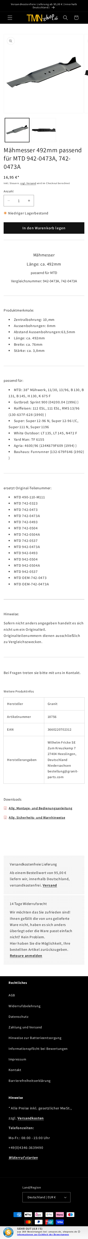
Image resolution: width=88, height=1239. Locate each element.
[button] (9, 17)
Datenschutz (19, 1016)
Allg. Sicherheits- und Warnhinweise (37, 817)
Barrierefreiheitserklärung (30, 1080)
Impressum (17, 1059)
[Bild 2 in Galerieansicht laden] (44, 130)
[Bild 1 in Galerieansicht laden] (17, 130)
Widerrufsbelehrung (24, 1006)
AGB (12, 995)
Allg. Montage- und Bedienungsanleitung (40, 808)
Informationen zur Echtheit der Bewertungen (43, 1234)
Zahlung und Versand (25, 1027)
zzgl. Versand (28, 183)
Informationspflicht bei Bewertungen (38, 1048)
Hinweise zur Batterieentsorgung (35, 1038)
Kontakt (15, 1070)
